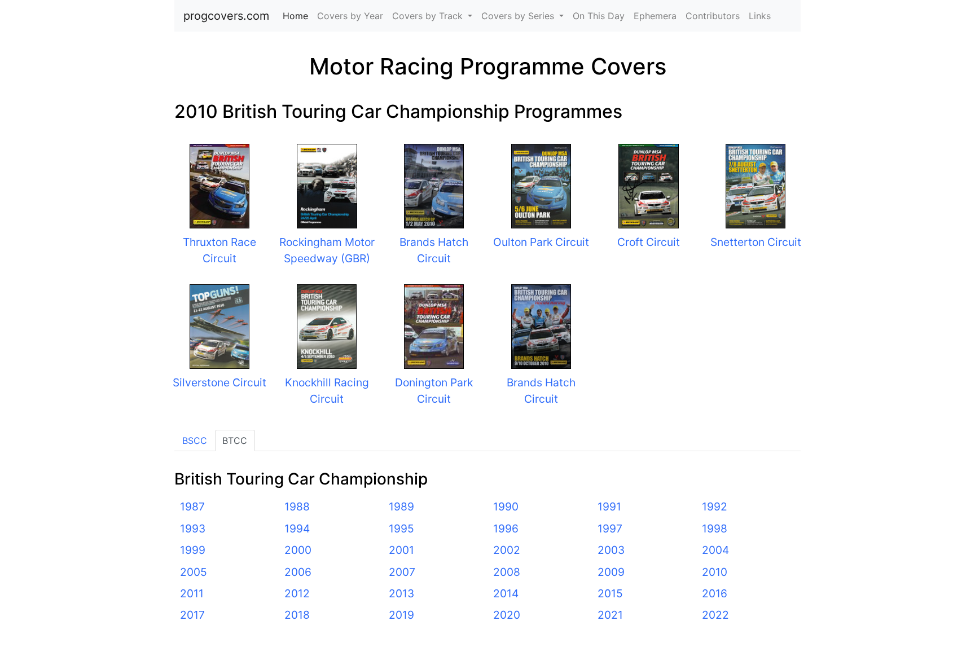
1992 (714, 506)
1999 (192, 550)
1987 (192, 506)
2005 (193, 572)
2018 (297, 615)
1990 (506, 506)
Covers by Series (519, 15)
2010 (714, 572)
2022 (715, 615)
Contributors (713, 15)
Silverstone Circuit (219, 382)
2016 (714, 593)
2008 (506, 572)
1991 (609, 506)
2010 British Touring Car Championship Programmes (398, 111)
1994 (297, 528)
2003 (611, 550)
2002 (506, 550)
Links (760, 15)
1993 (192, 528)
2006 (297, 572)
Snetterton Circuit (755, 242)
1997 (610, 528)
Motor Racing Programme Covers (487, 66)
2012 (297, 593)
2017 (192, 615)
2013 (401, 593)
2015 (610, 593)
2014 (506, 593)
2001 (401, 550)
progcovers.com (226, 16)
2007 (402, 572)
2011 (192, 593)
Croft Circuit (648, 242)
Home (298, 15)
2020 (506, 615)
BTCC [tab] (234, 440)
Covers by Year (350, 15)
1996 (506, 528)
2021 (610, 615)
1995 (401, 528)
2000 (297, 550)
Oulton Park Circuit (541, 242)
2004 (715, 550)
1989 (401, 506)
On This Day (599, 15)
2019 (401, 615)
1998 (714, 528)
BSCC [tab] (194, 440)
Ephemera (655, 15)
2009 (611, 572)
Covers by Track (428, 15)
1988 (297, 506)
